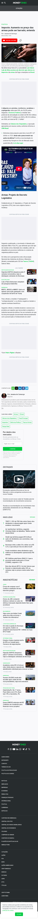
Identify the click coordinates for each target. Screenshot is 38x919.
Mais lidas (7, 517)
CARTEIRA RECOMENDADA (8, 818)
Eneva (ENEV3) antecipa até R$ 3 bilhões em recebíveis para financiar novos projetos (13, 704)
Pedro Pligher (10, 353)
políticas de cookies (8, 910)
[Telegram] (23, 749)
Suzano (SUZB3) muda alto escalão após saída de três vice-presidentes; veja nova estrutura (15, 679)
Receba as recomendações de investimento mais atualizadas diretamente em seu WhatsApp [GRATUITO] (19, 508)
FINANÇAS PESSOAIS (7, 797)
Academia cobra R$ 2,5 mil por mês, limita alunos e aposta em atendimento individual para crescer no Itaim (18, 667)
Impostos (5, 422)
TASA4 (31, 261)
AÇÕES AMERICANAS (7, 865)
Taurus (25, 261)
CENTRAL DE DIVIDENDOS (8, 828)
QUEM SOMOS (5, 757)
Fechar (19, 914)
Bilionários (6, 611)
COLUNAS (4, 831)
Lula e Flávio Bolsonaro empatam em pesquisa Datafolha (12, 283)
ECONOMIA (4, 790)
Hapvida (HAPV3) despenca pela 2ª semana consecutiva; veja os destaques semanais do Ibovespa (13, 274)
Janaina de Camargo (10, 33)
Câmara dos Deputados (9, 418)
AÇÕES (3, 855)
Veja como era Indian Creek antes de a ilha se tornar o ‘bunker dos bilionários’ (12, 615)
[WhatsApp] (20, 749)
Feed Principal (23, 418)
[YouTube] (14, 749)
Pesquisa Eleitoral (9, 688)
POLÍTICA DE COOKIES (7, 773)
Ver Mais (32, 579)
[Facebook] (8, 749)
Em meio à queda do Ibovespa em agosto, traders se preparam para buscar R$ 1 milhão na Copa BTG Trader (17, 629)
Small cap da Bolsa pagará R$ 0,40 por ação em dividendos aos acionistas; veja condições (19, 539)
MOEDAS (3, 872)
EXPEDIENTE (4, 760)
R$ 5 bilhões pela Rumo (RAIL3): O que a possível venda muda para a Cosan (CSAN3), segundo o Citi (19, 560)
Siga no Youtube (11, 40)
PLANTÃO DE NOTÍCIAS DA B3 (9, 841)
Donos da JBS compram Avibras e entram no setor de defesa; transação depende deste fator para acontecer (18, 602)
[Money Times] (20, 3)
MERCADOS (4, 784)
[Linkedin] (17, 749)
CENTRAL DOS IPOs (6, 821)
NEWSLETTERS (5, 844)
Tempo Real (5, 426)
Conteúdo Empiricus (9, 623)
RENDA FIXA (4, 794)
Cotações (19, 8)
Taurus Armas (27, 422)
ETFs (2, 882)
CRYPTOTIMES (5, 892)
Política (4, 24)
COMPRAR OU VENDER (7, 834)
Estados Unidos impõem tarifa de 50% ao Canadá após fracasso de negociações (13, 642)
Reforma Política (15, 422)
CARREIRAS (4, 807)
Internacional (7, 638)
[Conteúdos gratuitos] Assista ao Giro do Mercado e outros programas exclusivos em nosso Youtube (17, 492)
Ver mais (32, 517)
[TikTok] (26, 749)
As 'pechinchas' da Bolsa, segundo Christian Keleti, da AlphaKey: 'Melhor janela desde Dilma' (20, 531)
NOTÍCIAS (4, 780)
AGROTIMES (4, 896)
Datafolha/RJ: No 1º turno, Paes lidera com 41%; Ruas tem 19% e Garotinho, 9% (12, 692)
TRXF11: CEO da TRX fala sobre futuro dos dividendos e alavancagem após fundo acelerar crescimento (19, 523)
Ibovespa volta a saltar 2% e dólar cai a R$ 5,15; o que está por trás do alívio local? (19, 546)
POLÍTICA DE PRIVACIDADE (9, 770)
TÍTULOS (3, 885)
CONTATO (4, 763)
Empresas (4, 287)
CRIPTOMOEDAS (6, 868)
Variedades (6, 663)
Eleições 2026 (5, 279)
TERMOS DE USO (6, 767)
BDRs (3, 862)
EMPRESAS (4, 787)
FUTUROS (4, 875)
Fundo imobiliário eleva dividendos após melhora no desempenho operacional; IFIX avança (19, 552)
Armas (16, 414)
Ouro (4, 584)
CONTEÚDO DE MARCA (7, 838)
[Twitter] (29, 749)
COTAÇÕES (4, 852)
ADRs (3, 878)
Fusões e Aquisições (9, 597)
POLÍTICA (4, 804)
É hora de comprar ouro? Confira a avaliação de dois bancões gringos (12, 588)
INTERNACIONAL (6, 800)
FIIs (2, 858)
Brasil (32, 72)
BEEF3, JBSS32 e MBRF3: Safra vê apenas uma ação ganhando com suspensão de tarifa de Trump (13, 291)
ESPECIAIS (4, 811)
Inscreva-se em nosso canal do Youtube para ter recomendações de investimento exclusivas (18, 500)
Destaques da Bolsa (7, 270)
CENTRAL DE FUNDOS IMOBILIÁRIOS (11, 824)
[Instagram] (11, 749)
